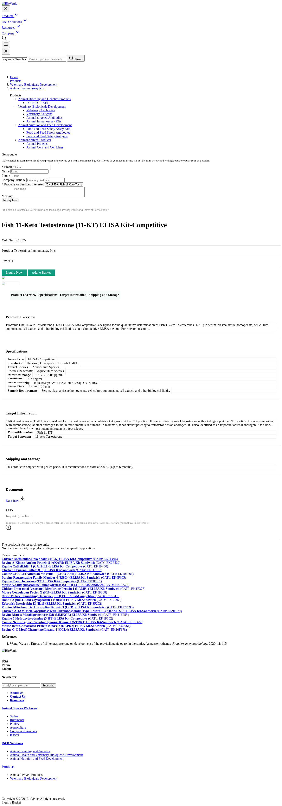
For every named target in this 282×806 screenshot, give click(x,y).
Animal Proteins (36, 143)
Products (15, 81)
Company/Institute (14, 180)
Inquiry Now (10, 200)
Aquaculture (18, 727)
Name (5, 171)
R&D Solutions (12, 743)
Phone (6, 175)
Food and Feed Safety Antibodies (48, 132)
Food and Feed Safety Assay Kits (48, 129)
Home (14, 77)
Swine (14, 716)
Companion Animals (23, 731)
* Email (7, 167)
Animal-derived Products (34, 140)
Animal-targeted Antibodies (44, 117)
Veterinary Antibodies (40, 110)
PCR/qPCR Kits (37, 102)
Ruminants (17, 720)
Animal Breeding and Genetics (30, 751)
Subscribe (48, 685)
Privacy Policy (70, 209)
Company (8, 33)
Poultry (14, 723)
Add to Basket (41, 272)
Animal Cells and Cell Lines (44, 147)
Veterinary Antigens (39, 114)
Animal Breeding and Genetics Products (44, 99)
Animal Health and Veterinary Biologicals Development (46, 755)
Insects (14, 735)
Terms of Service (92, 209)
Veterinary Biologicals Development (33, 84)
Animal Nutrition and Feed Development (45, 125)
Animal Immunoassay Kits (27, 88)
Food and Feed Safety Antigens (47, 136)
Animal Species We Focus (19, 708)
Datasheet (12, 500)
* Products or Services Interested (23, 184)
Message (7, 196)
